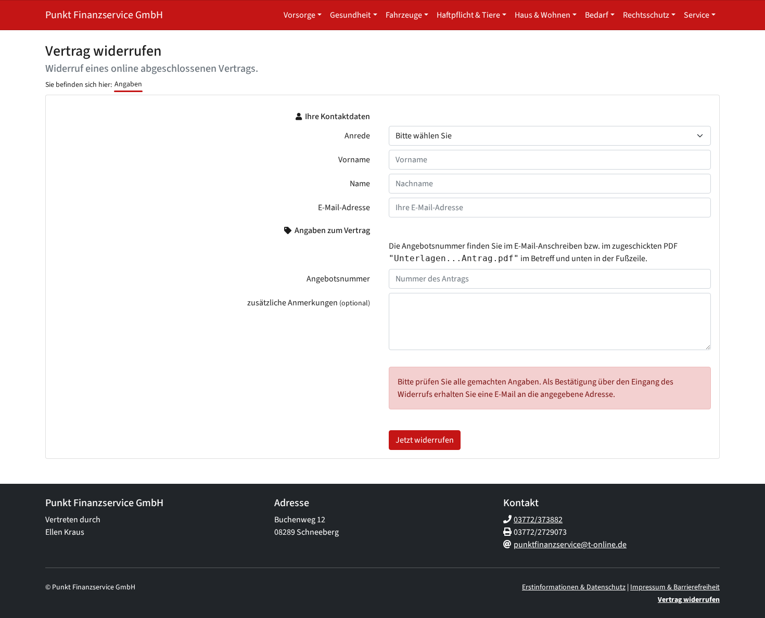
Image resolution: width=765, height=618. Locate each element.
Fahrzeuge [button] (404, 15)
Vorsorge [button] (299, 15)
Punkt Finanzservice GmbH (104, 15)
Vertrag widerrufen (689, 600)
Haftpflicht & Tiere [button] (468, 15)
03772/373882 (538, 519)
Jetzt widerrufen (425, 440)
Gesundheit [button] (350, 15)
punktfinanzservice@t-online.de (570, 544)
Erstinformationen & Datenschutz (574, 587)
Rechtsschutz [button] (646, 15)
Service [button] (696, 15)
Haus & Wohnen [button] (542, 15)
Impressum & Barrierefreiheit (675, 587)
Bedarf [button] (596, 15)
